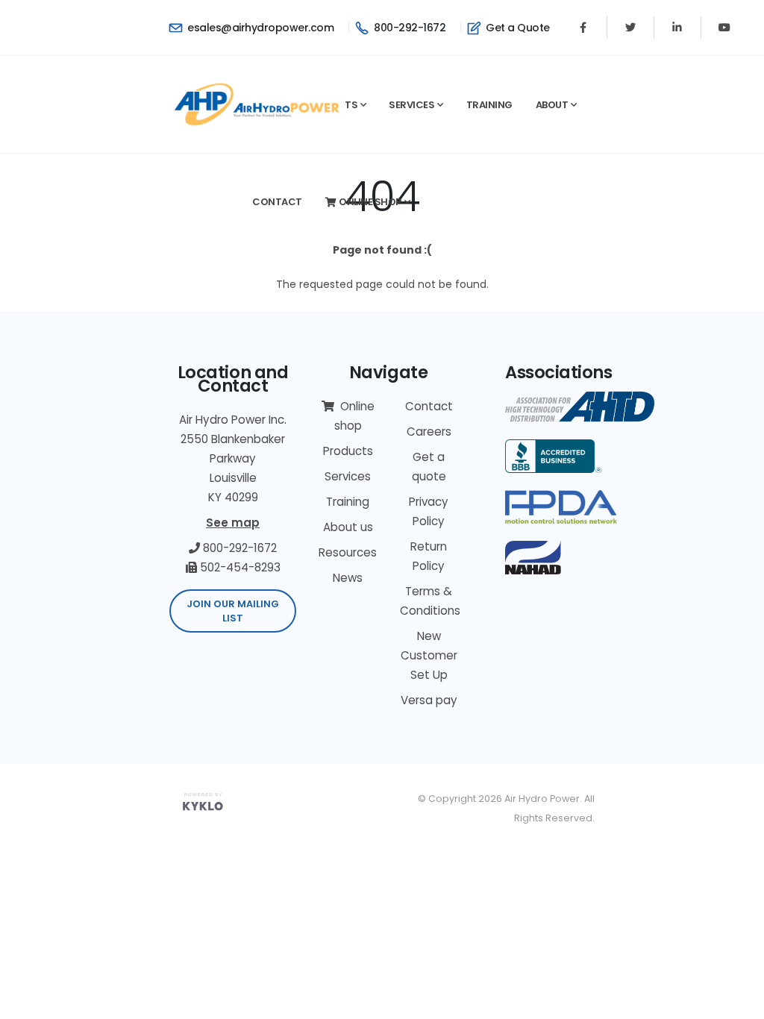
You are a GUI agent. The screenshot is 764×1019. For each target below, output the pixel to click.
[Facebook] (583, 27)
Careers (429, 431)
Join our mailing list (233, 611)
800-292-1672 (408, 27)
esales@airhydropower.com (259, 27)
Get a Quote (516, 27)
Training (489, 105)
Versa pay (429, 700)
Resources (348, 552)
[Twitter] (630, 27)
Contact (277, 202)
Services (411, 105)
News (348, 578)
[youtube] (724, 27)
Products (348, 451)
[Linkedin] (677, 27)
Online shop (370, 202)
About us (348, 527)
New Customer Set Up (429, 655)
